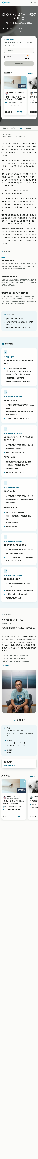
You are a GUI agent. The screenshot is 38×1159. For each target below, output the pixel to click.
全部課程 (30, 73)
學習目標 (5, 128)
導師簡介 (20, 128)
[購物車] (31, 3)
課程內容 (13, 128)
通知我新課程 (19, 63)
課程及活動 (8, 134)
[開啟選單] (35, 2)
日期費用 (28, 128)
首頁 (2, 134)
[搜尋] (29, 3)
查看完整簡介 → (5, 665)
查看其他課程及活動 (9, 765)
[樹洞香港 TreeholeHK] (6, 3)
